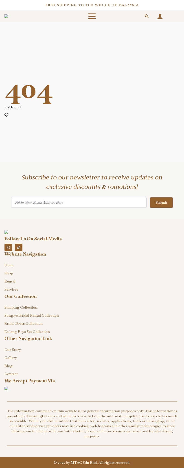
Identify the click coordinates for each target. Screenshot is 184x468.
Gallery (10, 357)
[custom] (18, 247)
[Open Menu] (92, 16)
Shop (8, 273)
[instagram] (8, 247)
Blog (8, 365)
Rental (9, 281)
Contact (11, 373)
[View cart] (173, 16)
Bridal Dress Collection (23, 323)
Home (9, 265)
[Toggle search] (147, 16)
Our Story (12, 349)
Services (11, 289)
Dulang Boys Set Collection (27, 331)
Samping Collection (20, 307)
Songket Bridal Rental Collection (31, 315)
